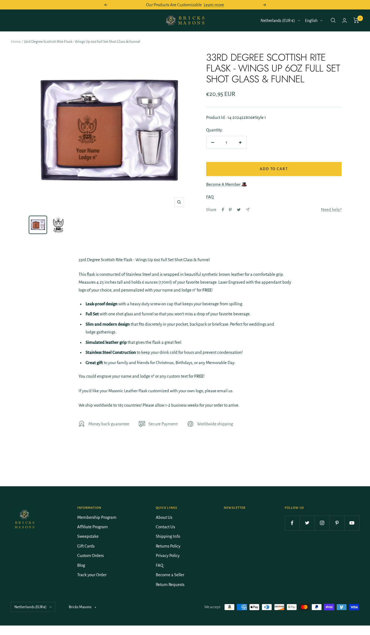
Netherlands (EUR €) (278, 20)
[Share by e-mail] (247, 209)
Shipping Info (168, 536)
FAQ (210, 197)
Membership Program (96, 517)
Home (16, 42)
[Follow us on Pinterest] (336, 523)
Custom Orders (90, 555)
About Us (164, 517)
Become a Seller (170, 574)
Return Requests (170, 584)
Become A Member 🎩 (226, 184)
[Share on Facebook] (223, 210)
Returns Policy (168, 546)
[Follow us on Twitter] (307, 523)
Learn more (214, 4)
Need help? (331, 209)
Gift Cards (86, 546)
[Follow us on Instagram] (321, 523)
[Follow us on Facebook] (292, 523)
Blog (81, 565)
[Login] (344, 20)
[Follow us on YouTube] (351, 523)
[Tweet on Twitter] (238, 210)
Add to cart (274, 169)
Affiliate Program (92, 526)
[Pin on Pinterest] (230, 210)
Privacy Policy (168, 555)
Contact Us (165, 526)
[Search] (333, 20)
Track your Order (91, 574)
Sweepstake (88, 536)
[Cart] (356, 20)
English (311, 20)
